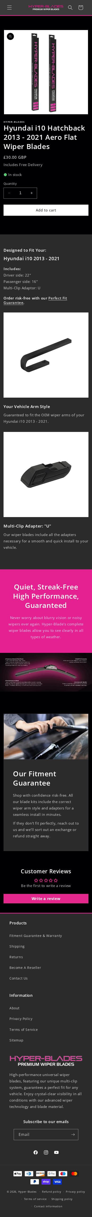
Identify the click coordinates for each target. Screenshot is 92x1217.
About (14, 1008)
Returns (16, 957)
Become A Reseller (25, 967)
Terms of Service (23, 1029)
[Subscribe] (73, 1134)
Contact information (48, 1206)
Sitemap (16, 1040)
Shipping (17, 946)
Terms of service (35, 1199)
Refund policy (51, 1191)
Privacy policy (75, 1191)
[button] (9, 7)
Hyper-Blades (27, 1191)
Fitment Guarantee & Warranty (35, 935)
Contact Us (18, 978)
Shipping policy (62, 1199)
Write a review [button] (46, 898)
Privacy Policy (20, 1018)
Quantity (10, 183)
